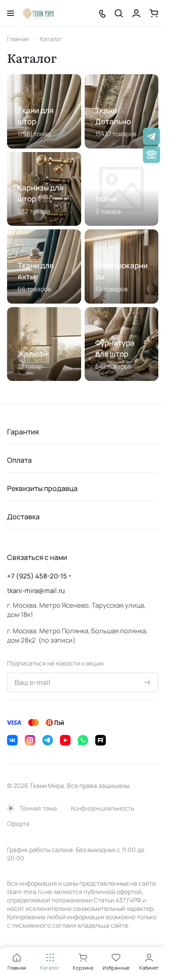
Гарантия (23, 432)
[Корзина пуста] (154, 13)
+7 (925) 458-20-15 (37, 576)
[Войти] (136, 13)
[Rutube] (100, 740)
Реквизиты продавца (42, 488)
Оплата (19, 460)
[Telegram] (47, 740)
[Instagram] (30, 740)
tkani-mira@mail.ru (36, 590)
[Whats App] (83, 740)
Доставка (23, 516)
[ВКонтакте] (12, 740)
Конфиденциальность (102, 808)
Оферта (18, 823)
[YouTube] (65, 740)
